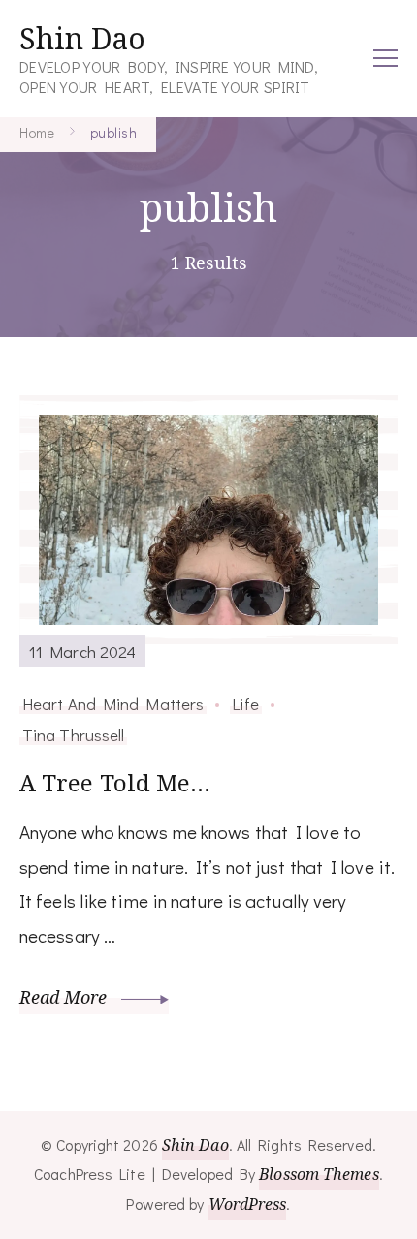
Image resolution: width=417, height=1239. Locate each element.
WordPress (247, 1204)
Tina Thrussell (73, 734)
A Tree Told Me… (115, 782)
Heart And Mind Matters (113, 703)
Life (245, 703)
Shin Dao (82, 38)
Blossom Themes (318, 1174)
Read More (65, 996)
